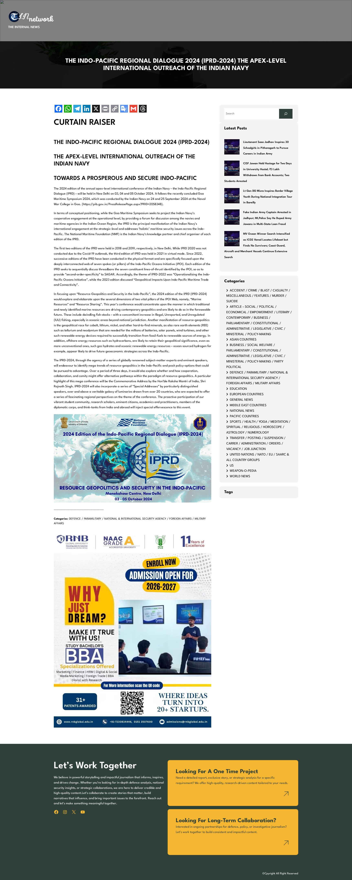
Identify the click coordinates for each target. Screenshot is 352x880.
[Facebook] (58, 109)
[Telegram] (77, 109)
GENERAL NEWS (241, 400)
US (232, 465)
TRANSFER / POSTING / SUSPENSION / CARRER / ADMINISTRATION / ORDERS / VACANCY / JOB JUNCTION (256, 444)
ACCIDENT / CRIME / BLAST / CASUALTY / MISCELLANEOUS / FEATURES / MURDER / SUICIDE (258, 296)
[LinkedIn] (86, 109)
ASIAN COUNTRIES (243, 339)
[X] (96, 109)
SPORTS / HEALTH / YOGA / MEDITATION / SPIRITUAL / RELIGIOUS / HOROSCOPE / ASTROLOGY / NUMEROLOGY (258, 427)
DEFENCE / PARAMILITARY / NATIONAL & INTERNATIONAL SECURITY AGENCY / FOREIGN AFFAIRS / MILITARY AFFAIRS (257, 378)
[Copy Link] (114, 109)
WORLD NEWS (240, 476)
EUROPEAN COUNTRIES (247, 394)
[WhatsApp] (68, 109)
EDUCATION (238, 389)
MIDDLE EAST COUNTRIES (248, 405)
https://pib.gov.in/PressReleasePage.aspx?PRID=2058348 (122, 204)
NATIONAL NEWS (242, 411)
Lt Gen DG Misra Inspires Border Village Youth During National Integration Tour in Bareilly (268, 197)
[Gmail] (133, 109)
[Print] (105, 109)
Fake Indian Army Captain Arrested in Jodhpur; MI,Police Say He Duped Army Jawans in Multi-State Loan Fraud (267, 218)
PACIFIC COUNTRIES (244, 416)
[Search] (286, 113)
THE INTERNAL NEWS (24, 27)
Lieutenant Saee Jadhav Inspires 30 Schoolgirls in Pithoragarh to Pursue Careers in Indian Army (266, 148)
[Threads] (142, 109)
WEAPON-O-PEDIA (243, 471)
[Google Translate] (124, 109)
